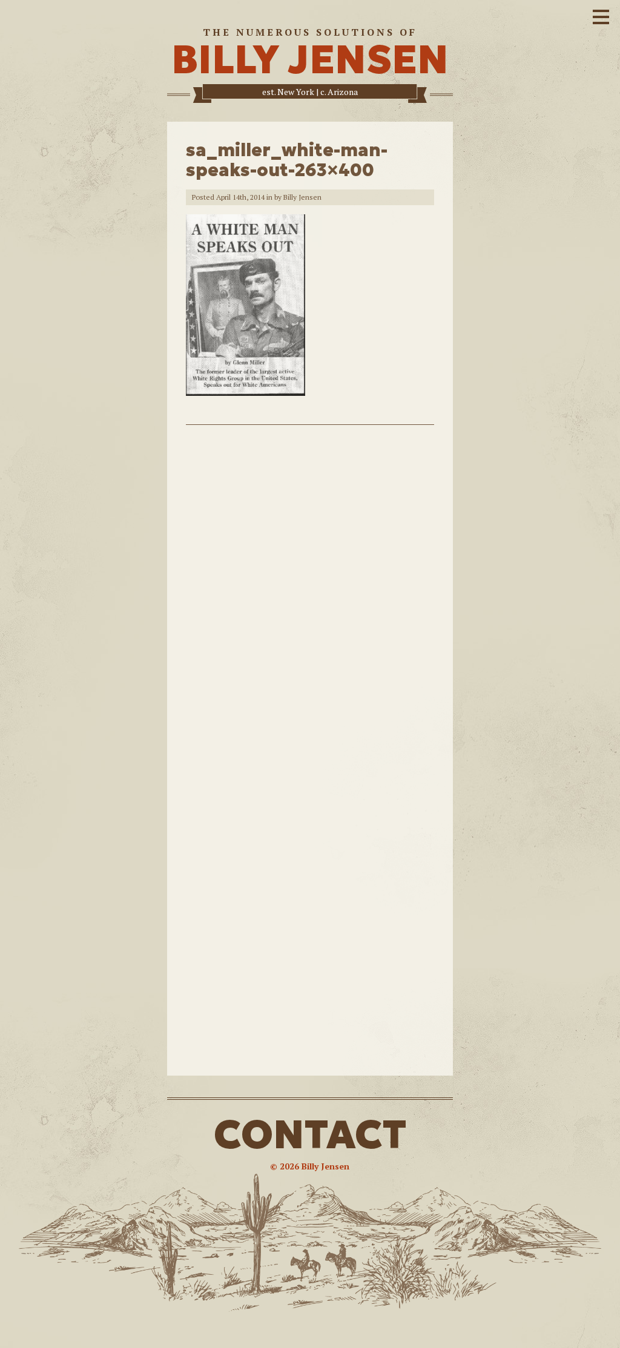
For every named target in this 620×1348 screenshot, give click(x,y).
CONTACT (310, 1134)
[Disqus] (310, 595)
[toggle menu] (601, 15)
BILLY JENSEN (310, 59)
